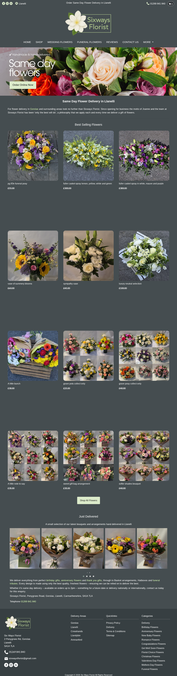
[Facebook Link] (3, 3)
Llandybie (75, 635)
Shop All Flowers (88, 500)
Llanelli (74, 627)
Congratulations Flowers (154, 644)
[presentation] (87, 572)
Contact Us (131, 42)
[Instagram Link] (7, 3)
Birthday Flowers (150, 627)
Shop (39, 42)
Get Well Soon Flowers (153, 648)
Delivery (110, 627)
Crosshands (77, 631)
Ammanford (76, 640)
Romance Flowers (151, 640)
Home (27, 42)
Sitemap (110, 635)
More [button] (147, 42)
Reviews (112, 42)
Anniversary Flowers (152, 631)
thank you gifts (94, 580)
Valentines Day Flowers (153, 661)
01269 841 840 (157, 3)
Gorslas (34, 109)
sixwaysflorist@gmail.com (22, 658)
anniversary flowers (71, 580)
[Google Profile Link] (11, 3)
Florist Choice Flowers (153, 652)
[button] (83, 576)
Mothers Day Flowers (152, 665)
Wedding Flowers (59, 42)
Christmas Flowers (151, 656)
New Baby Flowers (151, 635)
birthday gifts (53, 580)
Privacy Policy (113, 623)
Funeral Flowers (89, 42)
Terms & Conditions (115, 631)
